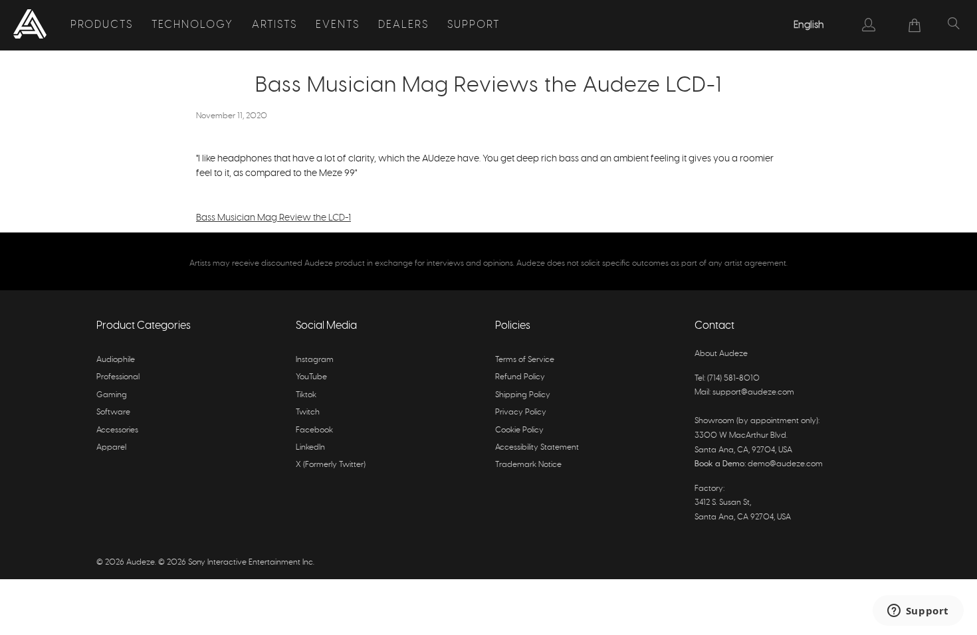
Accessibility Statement (537, 447)
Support (473, 24)
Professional (118, 377)
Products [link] (101, 24)
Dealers (403, 24)
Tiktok (306, 395)
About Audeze (721, 353)
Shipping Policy (522, 395)
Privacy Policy (520, 412)
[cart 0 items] (915, 25)
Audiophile (115, 359)
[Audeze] (30, 25)
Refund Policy (520, 377)
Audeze (140, 562)
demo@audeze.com (785, 464)
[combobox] (809, 25)
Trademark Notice (528, 464)
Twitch (308, 412)
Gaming (111, 395)
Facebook (314, 430)
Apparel (111, 447)
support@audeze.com (753, 392)
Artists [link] (274, 24)
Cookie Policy (519, 430)
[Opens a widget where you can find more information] (918, 611)
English (809, 25)
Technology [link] (192, 24)
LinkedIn (310, 447)
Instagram (315, 359)
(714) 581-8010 (733, 378)
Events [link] (338, 24)
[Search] (953, 25)
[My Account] (869, 24)
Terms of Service (524, 359)
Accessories (117, 430)
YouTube (311, 377)
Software (113, 412)
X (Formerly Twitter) (331, 464)
